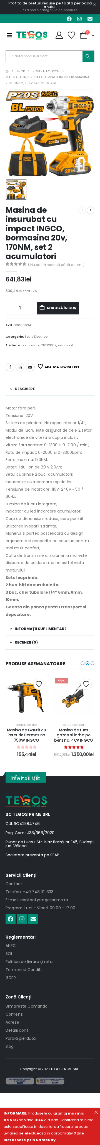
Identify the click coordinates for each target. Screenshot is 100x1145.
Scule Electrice (36, 336)
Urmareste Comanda (27, 1006)
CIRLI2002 (48, 345)
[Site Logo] (31, 35)
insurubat (65, 345)
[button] (82, 663)
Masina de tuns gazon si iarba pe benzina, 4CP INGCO (73, 735)
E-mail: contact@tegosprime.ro (37, 900)
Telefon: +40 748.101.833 (29, 892)
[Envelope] (90, 18)
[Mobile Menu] (9, 35)
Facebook (10, 367)
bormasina (30, 345)
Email (30, 367)
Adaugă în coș (61, 308)
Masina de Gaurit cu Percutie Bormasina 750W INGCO (26, 735)
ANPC (11, 945)
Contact (14, 884)
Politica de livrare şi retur (30, 961)
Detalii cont (17, 1030)
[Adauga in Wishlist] (39, 684)
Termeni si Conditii (24, 969)
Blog (10, 1046)
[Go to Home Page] (7, 71)
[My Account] (59, 35)
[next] (90, 210)
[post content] (26, 697)
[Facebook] (69, 18)
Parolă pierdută (21, 1038)
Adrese (12, 1022)
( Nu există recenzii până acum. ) (56, 264)
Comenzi (14, 1014)
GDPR (11, 977)
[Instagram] (79, 18)
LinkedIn (20, 367)
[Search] (88, 56)
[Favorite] (71, 35)
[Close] (96, 1112)
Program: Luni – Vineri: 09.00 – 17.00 (40, 908)
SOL (9, 953)
